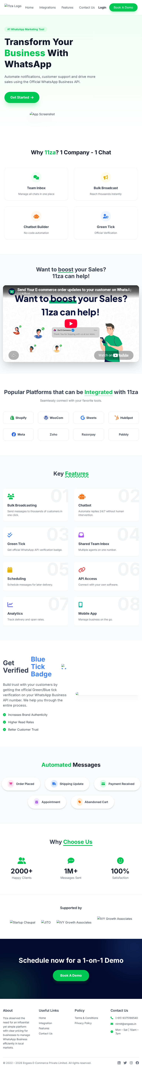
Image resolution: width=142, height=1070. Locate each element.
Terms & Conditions (86, 1017)
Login (102, 7)
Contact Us (87, 7)
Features (67, 7)
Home (29, 7)
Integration (45, 1023)
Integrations (47, 7)
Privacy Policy (83, 1023)
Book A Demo (123, 7)
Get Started (19, 97)
